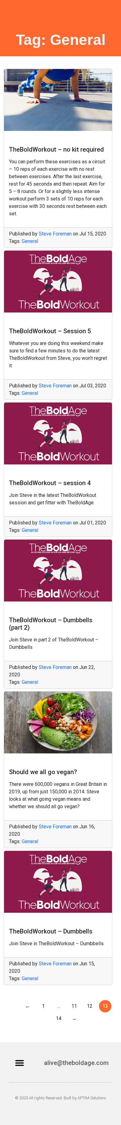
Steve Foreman (55, 234)
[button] (19, 1063)
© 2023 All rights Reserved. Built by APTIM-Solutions (60, 1098)
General (30, 241)
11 (74, 1006)
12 (89, 1006)
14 (58, 1018)
